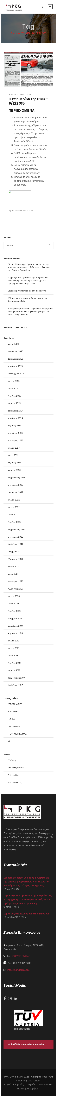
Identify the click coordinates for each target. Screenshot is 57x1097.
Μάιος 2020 (13, 603)
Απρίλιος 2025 (14, 395)
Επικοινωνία (45, 1084)
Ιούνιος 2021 (13, 566)
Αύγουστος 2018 (15, 633)
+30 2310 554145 (21, 956)
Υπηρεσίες (18, 1084)
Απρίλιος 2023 (14, 462)
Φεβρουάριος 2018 (16, 677)
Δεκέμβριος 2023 (15, 440)
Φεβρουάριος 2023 (16, 477)
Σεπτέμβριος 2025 (16, 373)
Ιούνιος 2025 (14, 381)
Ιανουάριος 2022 (15, 536)
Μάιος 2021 (13, 573)
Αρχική (7, 1084)
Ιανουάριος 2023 (15, 484)
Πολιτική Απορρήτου (27, 1088)
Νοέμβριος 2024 (15, 418)
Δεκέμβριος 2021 (15, 544)
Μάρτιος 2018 (14, 670)
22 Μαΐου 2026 (12, 889)
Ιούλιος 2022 (14, 499)
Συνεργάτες (31, 1084)
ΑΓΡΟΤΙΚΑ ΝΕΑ (15, 704)
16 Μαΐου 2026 (11, 907)
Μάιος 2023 (13, 455)
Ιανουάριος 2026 (15, 351)
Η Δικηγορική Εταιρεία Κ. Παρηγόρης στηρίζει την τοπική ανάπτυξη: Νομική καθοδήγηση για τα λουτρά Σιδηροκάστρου (30, 311)
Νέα (9, 741)
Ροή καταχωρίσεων (16, 767)
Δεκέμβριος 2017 (15, 685)
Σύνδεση (12, 760)
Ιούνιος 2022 (14, 507)
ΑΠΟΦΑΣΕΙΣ (13, 711)
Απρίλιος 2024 (14, 425)
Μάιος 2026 (13, 344)
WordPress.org (15, 782)
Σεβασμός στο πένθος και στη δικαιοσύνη (27, 290)
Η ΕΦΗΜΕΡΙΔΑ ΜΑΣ (22, 210)
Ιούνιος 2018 (13, 648)
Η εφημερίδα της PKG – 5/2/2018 (28, 101)
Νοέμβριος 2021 (15, 551)
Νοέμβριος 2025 (15, 366)
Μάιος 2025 (13, 388)
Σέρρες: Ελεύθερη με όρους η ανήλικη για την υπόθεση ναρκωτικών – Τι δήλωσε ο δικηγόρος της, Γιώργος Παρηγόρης (29, 267)
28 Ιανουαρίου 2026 (15, 917)
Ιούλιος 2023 (14, 447)
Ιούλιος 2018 (13, 640)
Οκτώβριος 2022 (15, 492)
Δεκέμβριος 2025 (15, 358)
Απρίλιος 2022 (14, 522)
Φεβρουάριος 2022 (16, 529)
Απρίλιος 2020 (14, 611)
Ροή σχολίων (13, 775)
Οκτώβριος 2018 (15, 625)
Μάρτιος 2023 (14, 470)
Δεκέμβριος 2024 (16, 410)
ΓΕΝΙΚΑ (11, 719)
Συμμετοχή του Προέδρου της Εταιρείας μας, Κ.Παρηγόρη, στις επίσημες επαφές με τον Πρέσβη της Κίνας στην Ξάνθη (28, 280)
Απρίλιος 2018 (14, 663)
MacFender (34, 1080)
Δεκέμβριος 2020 (15, 581)
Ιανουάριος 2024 (15, 433)
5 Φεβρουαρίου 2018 (20, 94)
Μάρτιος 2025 (14, 403)
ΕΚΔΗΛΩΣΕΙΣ (14, 726)
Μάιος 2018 (13, 655)
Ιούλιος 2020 (14, 596)
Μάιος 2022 (13, 514)
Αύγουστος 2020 (15, 588)
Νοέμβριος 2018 (15, 618)
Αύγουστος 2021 (15, 559)
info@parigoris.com (18, 970)
